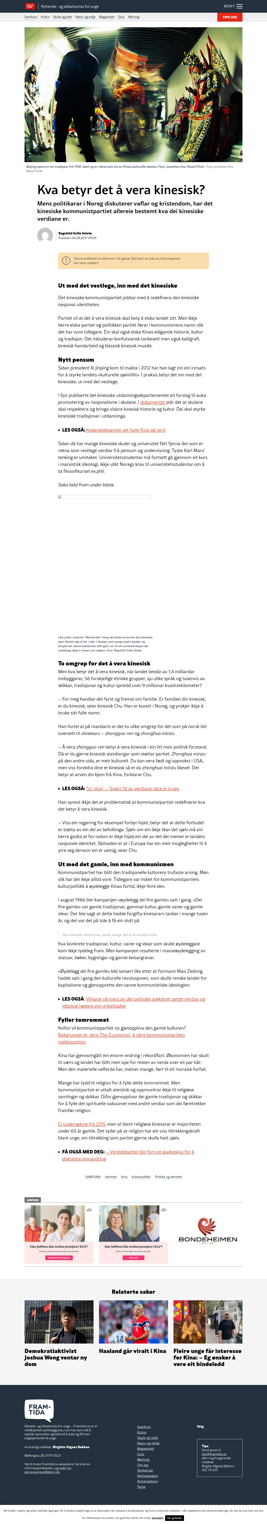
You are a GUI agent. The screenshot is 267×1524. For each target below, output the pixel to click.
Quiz (121, 17)
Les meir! (157, 1518)
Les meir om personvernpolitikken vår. (48, 1470)
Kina (124, 1177)
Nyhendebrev (147, 1481)
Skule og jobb (62, 17)
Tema (141, 1486)
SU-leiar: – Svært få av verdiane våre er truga (132, 788)
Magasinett (106, 17)
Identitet (111, 1177)
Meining (133, 17)
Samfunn (31, 17)
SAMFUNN (93, 1177)
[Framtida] (31, 6)
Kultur (45, 17)
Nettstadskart (147, 1476)
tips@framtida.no (214, 1454)
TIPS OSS (230, 16)
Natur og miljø (85, 17)
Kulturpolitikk (141, 1177)
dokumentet (153, 402)
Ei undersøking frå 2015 (82, 1124)
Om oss (142, 1465)
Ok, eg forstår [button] (174, 1518)
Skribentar (145, 1470)
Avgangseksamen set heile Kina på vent (125, 430)
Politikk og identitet (168, 1177)
